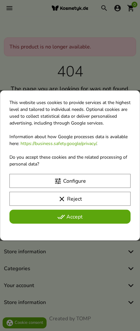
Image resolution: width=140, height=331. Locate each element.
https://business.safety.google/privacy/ (58, 143)
